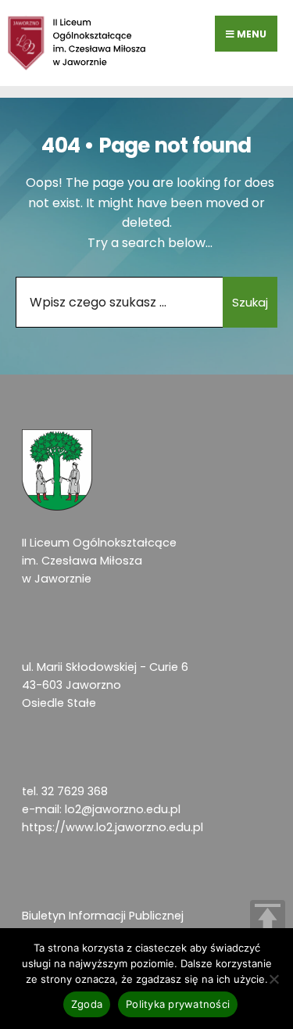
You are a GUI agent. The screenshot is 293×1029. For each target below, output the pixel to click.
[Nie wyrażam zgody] (273, 979)
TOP (267, 917)
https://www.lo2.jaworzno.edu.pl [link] (112, 827)
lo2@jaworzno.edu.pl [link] (122, 809)
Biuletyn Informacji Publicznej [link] (103, 915)
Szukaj (250, 302)
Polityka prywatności (178, 1004)
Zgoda (86, 1004)
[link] (77, 43)
